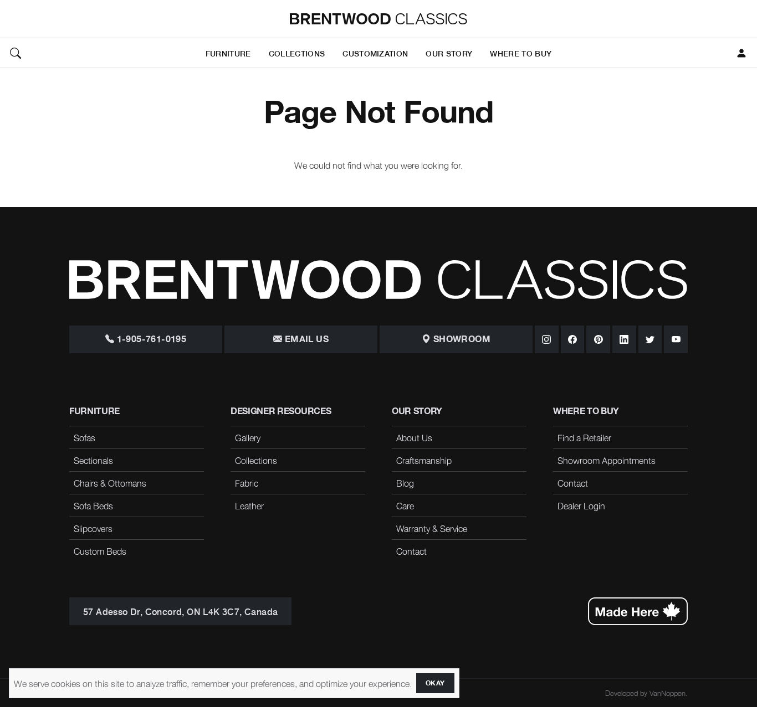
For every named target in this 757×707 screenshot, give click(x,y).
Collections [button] (297, 53)
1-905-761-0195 (150, 339)
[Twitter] (650, 339)
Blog (405, 482)
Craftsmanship (424, 460)
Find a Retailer (584, 437)
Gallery (247, 437)
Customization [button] (375, 53)
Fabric (246, 482)
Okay (435, 683)
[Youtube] (676, 339)
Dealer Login (581, 505)
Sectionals (93, 460)
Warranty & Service (431, 528)
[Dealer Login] (741, 53)
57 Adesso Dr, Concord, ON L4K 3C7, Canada (180, 611)
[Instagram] (547, 339)
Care (405, 505)
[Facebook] (573, 339)
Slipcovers (93, 528)
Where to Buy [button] (520, 53)
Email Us (305, 339)
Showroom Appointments (606, 460)
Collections (256, 460)
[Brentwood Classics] (378, 18)
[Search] (15, 53)
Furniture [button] (228, 53)
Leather (249, 505)
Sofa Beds (93, 505)
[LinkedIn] (624, 339)
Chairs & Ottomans (110, 482)
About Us (414, 437)
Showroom (460, 339)
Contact (411, 551)
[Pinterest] (598, 339)
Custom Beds (100, 551)
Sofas (84, 437)
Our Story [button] (449, 53)
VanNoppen (667, 693)
